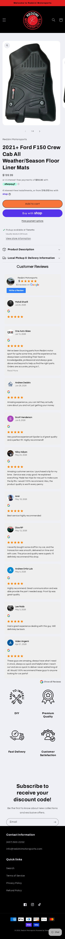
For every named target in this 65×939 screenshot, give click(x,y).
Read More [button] (12, 371)
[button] (4, 20)
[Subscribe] (55, 822)
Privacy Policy (14, 883)
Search (10, 868)
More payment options (32, 221)
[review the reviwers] (8, 312)
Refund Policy (14, 890)
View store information (18, 238)
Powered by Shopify (43, 930)
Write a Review (16, 290)
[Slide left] (25, 131)
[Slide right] (39, 131)
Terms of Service (15, 876)
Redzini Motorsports (28, 930)
